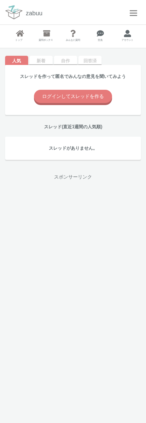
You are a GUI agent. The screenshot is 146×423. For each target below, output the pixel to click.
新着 (41, 60)
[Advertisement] (73, 257)
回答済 (90, 60)
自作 (65, 60)
